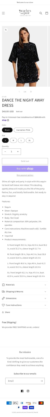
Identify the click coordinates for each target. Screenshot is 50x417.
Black (7, 130)
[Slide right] (31, 92)
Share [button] (7, 312)
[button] (3, 13)
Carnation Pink (23, 130)
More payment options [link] (25, 175)
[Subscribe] (42, 381)
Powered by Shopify (32, 412)
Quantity (5, 146)
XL (30, 140)
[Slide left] (19, 92)
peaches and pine (21, 412)
